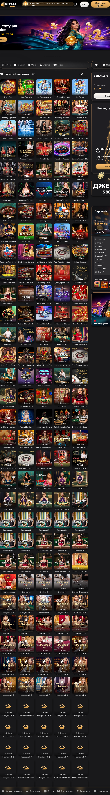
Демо (57, 429)
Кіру (84, 4)
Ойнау (8, 94)
